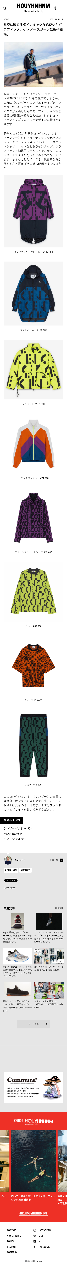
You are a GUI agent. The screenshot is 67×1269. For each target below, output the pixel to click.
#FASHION (11, 870)
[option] (33, 1166)
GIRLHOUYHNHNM (33, 1213)
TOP (6, 888)
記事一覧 (54, 860)
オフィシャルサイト (17, 838)
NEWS (12, 888)
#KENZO (25, 870)
